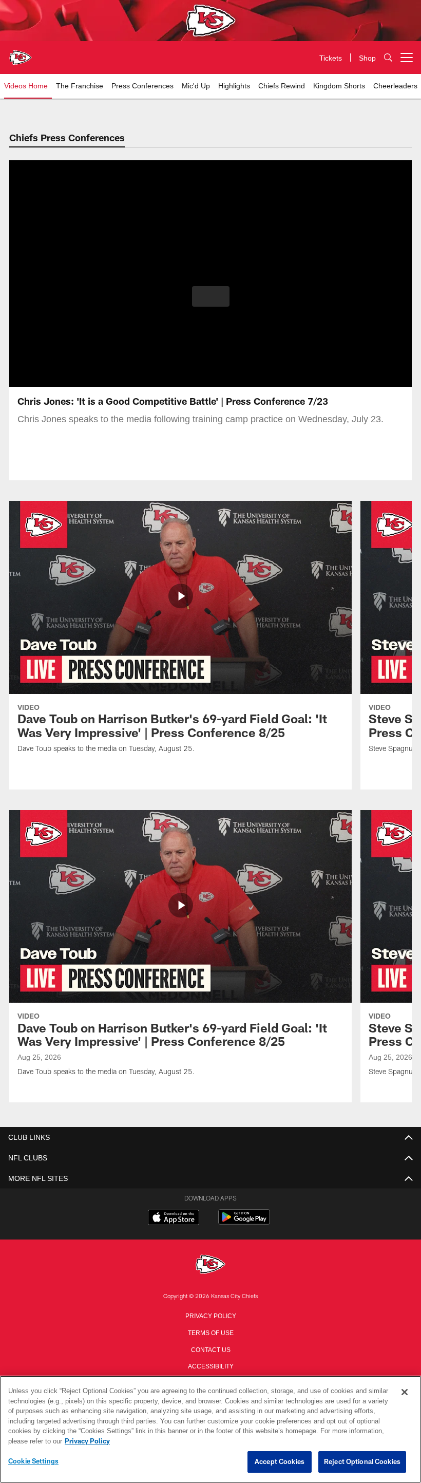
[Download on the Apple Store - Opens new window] (173, 1218)
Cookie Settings (33, 1461)
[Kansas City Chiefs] (210, 1265)
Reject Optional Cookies (362, 1462)
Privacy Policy (210, 1315)
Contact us (210, 1349)
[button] (210, 296)
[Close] (404, 1392)
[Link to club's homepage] (20, 53)
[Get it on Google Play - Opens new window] (244, 1222)
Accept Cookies (279, 1462)
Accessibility (210, 1365)
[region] (210, 1429)
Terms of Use (210, 1332)
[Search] (388, 58)
